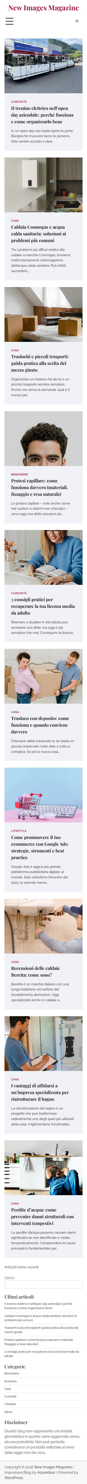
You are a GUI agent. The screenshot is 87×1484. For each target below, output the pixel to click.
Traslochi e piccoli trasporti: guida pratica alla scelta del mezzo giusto (40, 363)
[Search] (77, 21)
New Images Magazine (43, 7)
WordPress (13, 1478)
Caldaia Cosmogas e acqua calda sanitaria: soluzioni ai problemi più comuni (38, 233)
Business (10, 1381)
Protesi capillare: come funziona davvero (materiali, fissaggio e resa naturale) (39, 487)
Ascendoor (46, 1472)
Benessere (19, 474)
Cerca (9, 1278)
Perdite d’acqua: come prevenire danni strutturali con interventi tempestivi (42, 1216)
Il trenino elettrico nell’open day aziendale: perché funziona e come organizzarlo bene (42, 114)
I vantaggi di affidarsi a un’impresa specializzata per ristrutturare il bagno (40, 1092)
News (8, 1412)
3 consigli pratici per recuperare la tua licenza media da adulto (43, 606)
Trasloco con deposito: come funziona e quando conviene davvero (40, 725)
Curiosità (19, 101)
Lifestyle (19, 830)
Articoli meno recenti (21, 1267)
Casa (15, 220)
